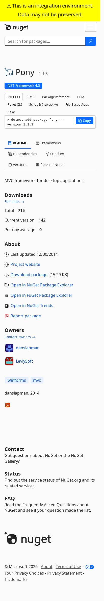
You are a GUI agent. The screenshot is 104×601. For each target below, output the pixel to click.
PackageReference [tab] (56, 97)
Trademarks (16, 579)
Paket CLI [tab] (15, 104)
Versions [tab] (19, 164)
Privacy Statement (64, 573)
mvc (37, 380)
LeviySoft (24, 361)
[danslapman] (9, 348)
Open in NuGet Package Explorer (42, 285)
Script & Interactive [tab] (43, 104)
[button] (84, 120)
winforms (17, 380)
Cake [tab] (11, 112)
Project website (25, 264)
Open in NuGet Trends (32, 305)
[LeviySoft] (9, 361)
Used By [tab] (56, 153)
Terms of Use (68, 566)
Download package (29, 274)
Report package (26, 316)
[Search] (90, 41)
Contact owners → (20, 336)
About (47, 566)
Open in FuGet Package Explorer (41, 295)
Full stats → (14, 201)
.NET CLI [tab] (14, 97)
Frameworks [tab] (50, 143)
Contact (14, 449)
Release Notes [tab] (51, 164)
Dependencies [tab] (24, 153)
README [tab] (19, 143)
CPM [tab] (80, 97)
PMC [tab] (31, 97)
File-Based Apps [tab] (77, 104)
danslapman (28, 348)
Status (13, 473)
